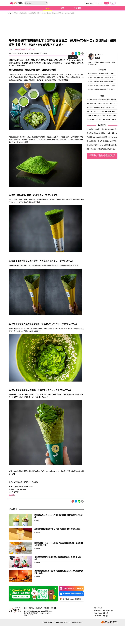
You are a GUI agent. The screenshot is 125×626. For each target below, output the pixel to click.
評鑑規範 (46, 608)
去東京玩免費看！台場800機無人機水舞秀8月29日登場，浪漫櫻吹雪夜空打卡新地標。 (102, 103)
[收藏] (72, 53)
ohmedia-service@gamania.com (105, 156)
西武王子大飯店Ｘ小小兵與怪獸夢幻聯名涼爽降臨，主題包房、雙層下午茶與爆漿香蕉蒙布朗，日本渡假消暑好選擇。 (102, 111)
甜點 (22, 49)
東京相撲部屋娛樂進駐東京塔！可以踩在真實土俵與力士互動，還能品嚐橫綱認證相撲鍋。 (102, 107)
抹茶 (27, 49)
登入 (113, 3)
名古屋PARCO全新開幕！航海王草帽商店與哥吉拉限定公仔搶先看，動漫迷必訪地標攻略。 (102, 99)
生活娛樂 (77, 8)
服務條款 (31, 608)
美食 (47, 8)
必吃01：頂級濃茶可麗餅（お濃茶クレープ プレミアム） (102, 77)
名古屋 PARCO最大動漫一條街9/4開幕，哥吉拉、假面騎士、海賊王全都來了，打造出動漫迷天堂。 (102, 119)
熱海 (11, 49)
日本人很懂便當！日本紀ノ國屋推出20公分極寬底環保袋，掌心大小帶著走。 (102, 141)
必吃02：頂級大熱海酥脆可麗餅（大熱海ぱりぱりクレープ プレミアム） (102, 81)
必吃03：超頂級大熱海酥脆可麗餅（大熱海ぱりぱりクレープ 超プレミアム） (102, 85)
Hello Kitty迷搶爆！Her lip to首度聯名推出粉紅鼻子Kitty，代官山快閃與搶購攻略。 (102, 145)
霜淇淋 (17, 49)
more (32, 49)
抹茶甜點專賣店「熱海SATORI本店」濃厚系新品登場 (102, 73)
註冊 (107, 3)
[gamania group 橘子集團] (109, 622)
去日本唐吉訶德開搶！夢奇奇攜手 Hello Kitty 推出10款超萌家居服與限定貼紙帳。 (102, 129)
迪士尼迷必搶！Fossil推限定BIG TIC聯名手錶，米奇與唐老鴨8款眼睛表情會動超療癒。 (102, 133)
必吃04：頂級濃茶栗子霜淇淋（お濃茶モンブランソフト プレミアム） (102, 89)
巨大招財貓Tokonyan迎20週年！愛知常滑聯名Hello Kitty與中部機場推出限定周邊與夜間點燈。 (102, 115)
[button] (90, 3)
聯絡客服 (53, 608)
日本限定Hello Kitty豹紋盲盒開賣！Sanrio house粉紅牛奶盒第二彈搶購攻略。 (102, 137)
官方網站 (12, 495)
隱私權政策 (39, 608)
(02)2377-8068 (40, 611)
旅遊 (62, 8)
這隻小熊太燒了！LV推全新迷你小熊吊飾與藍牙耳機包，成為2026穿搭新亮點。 (102, 149)
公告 (25, 608)
